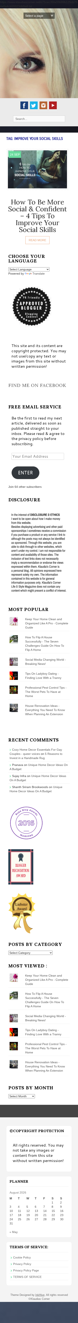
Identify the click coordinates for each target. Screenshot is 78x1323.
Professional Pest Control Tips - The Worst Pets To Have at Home (46, 692)
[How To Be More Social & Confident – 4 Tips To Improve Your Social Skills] (37, 169)
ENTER (25, 472)
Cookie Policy (22, 1257)
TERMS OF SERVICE (27, 1277)
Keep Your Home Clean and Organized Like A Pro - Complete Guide (46, 623)
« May (14, 1232)
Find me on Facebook (37, 385)
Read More (37, 240)
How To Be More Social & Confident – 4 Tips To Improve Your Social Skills (37, 216)
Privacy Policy (22, 1264)
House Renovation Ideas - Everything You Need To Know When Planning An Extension (45, 710)
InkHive (40, 1294)
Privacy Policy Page (26, 1270)
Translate (38, 273)
